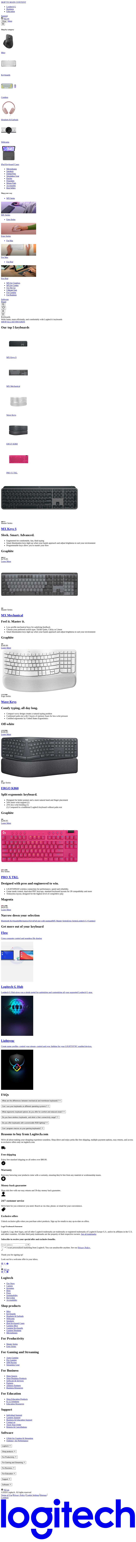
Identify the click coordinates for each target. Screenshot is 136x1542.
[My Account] (3, 311)
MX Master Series (59, 921)
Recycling (10, 1298)
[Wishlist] (3, 308)
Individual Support (14, 1415)
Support (4, 16)
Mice (8, 1311)
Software (5, 299)
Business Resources (14, 1388)
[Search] (3, 304)
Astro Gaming (12, 1358)
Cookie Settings (32, 1495)
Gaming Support (13, 1417)
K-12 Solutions (12, 1401)
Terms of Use (6, 1495)
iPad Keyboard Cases (15, 1323)
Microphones (11, 1333)
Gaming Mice (12, 1326)
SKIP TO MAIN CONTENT (13, 2)
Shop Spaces (11, 1376)
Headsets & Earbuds (15, 1316)
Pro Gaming (11, 1360)
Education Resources (15, 1404)
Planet (3, 302)
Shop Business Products (16, 1378)
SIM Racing (11, 1362)
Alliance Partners (13, 1385)
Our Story (10, 1283)
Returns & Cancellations (16, 1427)
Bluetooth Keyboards (10, 921)
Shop (4, 21)
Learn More (6, 561)
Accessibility (11, 1300)
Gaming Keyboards (14, 1328)
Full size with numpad (43, 921)
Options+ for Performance (17, 1441)
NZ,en (6, 18)
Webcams (10, 1318)
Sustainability (12, 1295)
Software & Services (15, 1381)
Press (8, 1293)
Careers (9, 1286)
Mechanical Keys (26, 921)
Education (10, 11)
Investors (10, 1288)
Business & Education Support (19, 1420)
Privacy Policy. (84, 1247)
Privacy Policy (19, 1495)
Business (10, 9)
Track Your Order (13, 1425)
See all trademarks (88, 1234)
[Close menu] (3, 24)
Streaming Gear (13, 1365)
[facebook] (7, 1264)
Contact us (10, 1422)
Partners (9, 1383)
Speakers (10, 1321)
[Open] (3, 314)
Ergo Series (72, 921)
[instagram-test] (2, 1264)
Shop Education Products (17, 1399)
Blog (8, 1290)
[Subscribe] (28, 1244)
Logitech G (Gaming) (86, 921)
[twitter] (5, 1264)
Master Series (12, 1344)
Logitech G (11, 7)
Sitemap (43, 1495)
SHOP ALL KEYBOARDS (13, 322)
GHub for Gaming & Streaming (19, 1438)
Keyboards (11, 1314)
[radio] (2, 521)
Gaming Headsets (13, 1330)
